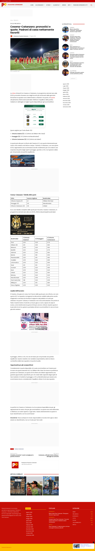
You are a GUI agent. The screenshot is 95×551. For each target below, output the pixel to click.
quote (53, 97)
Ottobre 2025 (66, 104)
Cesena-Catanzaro (19, 449)
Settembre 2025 (67, 107)
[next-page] (13, 498)
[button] (91, 5)
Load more (73, 78)
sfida (13, 93)
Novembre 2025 (67, 102)
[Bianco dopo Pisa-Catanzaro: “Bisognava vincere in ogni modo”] (65, 29)
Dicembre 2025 (66, 100)
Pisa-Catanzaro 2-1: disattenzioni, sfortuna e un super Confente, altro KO (77, 48)
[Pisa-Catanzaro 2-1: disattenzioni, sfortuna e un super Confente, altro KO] (65, 47)
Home (11, 20)
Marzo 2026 (66, 94)
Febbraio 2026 (66, 96)
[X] (92, 547)
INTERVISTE (72, 27)
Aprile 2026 (65, 92)
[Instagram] (86, 547)
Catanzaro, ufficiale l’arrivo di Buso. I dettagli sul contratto (49, 455)
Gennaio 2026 (66, 98)
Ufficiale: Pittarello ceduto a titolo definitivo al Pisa (77, 73)
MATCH (71, 45)
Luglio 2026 (65, 86)
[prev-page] (11, 498)
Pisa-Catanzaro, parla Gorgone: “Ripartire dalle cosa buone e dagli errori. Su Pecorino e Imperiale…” (34, 492)
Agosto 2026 (66, 84)
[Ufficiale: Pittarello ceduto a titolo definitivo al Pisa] (65, 72)
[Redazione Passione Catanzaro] (11, 36)
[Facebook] (83, 547)
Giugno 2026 (66, 88)
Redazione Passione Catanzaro (21, 36)
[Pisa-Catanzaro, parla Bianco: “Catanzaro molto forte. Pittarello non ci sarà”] (51, 485)
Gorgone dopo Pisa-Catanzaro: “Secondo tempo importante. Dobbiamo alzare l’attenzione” (75, 39)
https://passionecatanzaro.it (27, 464)
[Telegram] (89, 547)
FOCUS (12, 23)
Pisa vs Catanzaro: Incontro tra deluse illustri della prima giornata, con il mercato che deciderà (18, 492)
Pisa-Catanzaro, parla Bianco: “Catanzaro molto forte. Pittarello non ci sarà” (51, 492)
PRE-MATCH (16, 20)
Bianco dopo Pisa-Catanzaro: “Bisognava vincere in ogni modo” (76, 30)
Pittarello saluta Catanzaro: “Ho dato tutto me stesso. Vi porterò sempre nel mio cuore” (77, 56)
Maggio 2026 (66, 90)
